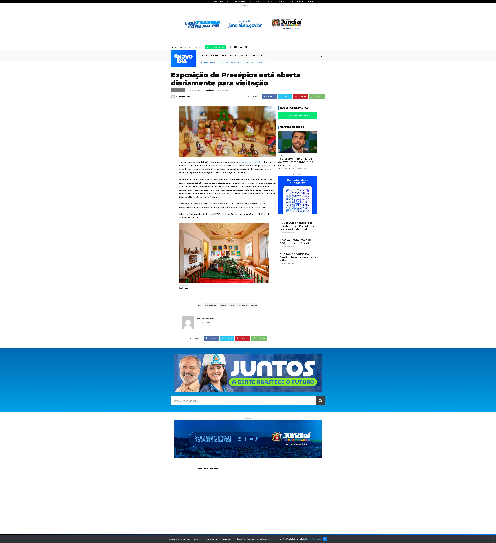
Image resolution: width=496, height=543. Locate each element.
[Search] (320, 400)
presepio (232, 305)
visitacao (254, 305)
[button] (321, 55)
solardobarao (243, 305)
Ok (325, 539)
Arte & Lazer (177, 90)
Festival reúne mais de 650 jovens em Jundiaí (229, 62)
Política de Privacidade (312, 539)
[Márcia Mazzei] (173, 97)
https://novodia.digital (204, 322)
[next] (323, 62)
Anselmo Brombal (284, 168)
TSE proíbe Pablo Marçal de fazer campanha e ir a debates (295, 162)
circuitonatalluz (210, 305)
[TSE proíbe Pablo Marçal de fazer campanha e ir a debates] (297, 142)
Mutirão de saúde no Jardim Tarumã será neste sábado (298, 257)
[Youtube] (246, 47)
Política (280, 155)
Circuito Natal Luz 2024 (250, 162)
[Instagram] (235, 47)
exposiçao (222, 305)
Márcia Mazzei (184, 97)
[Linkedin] (241, 47)
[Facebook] (230, 47)
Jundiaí (282, 237)
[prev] (319, 62)
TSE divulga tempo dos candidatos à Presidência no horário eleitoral (298, 226)
